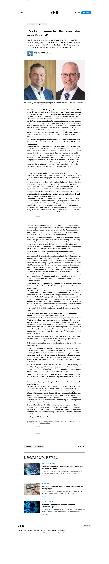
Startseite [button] (54, 12)
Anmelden (77, 12)
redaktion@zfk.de (45, 423)
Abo (86, 12)
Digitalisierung (42, 24)
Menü (21, 12)
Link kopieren (81, 446)
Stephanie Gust (44, 52)
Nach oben (87, 525)
